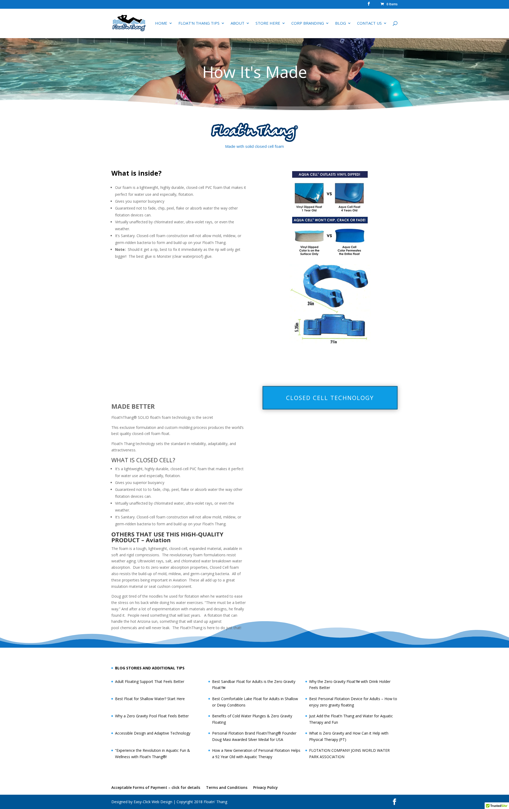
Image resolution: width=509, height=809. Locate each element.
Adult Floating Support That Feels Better (149, 681)
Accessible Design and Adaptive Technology (152, 733)
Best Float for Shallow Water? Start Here (150, 698)
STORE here (268, 23)
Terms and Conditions (226, 787)
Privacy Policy (265, 787)
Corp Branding (307, 23)
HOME (161, 23)
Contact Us (369, 23)
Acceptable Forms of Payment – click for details (155, 787)
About (237, 23)
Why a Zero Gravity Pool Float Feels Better (152, 715)
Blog (340, 23)
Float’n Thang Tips (199, 23)
